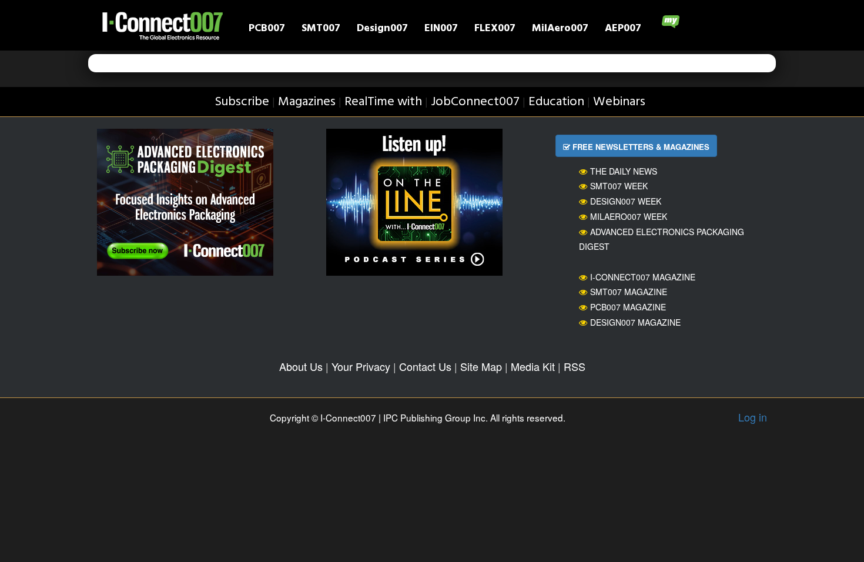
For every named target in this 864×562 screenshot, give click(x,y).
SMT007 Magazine (628, 291)
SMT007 (321, 29)
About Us (301, 366)
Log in (752, 416)
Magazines (307, 102)
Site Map (481, 366)
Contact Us (425, 366)
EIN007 (441, 29)
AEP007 (623, 29)
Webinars (619, 102)
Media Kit (533, 366)
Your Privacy (360, 366)
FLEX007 (494, 29)
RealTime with (383, 102)
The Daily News (623, 171)
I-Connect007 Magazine (642, 277)
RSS (574, 366)
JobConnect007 (475, 102)
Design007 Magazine (635, 322)
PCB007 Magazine (628, 307)
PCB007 (267, 29)
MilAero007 (560, 29)
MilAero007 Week (628, 216)
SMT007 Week (619, 186)
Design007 (382, 29)
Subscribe (242, 102)
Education (556, 102)
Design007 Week (625, 201)
